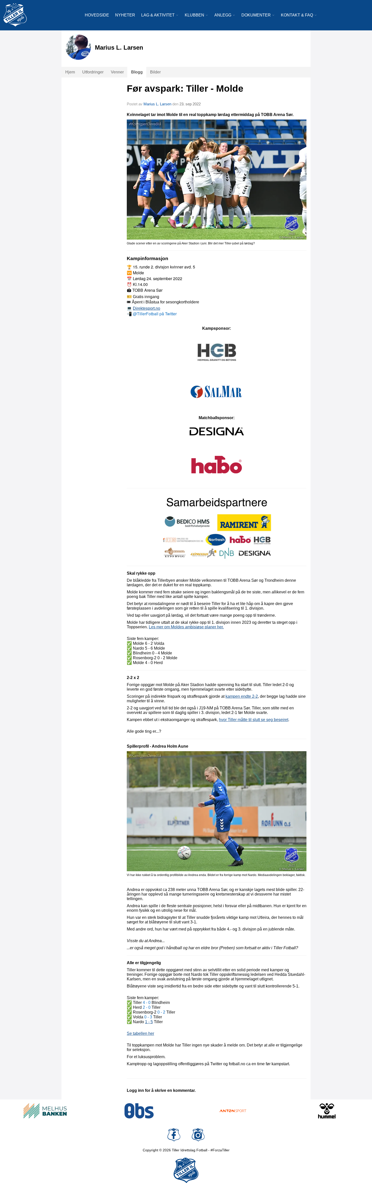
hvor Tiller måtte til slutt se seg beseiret (253, 719)
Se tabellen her (140, 1033)
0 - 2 (161, 1012)
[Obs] (139, 1110)
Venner (117, 72)
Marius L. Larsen (157, 104)
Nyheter (125, 15)
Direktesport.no (146, 308)
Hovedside (97, 15)
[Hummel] (327, 1110)
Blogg (137, 72)
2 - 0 (147, 1007)
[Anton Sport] (233, 1110)
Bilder (155, 72)
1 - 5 (149, 1022)
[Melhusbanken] (45, 1110)
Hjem (70, 72)
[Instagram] (198, 1135)
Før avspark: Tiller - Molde (185, 88)
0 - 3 (148, 1017)
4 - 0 (147, 1002)
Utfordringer (93, 72)
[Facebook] (174, 1135)
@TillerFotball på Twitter (155, 314)
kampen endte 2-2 (241, 696)
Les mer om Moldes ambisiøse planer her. (186, 627)
